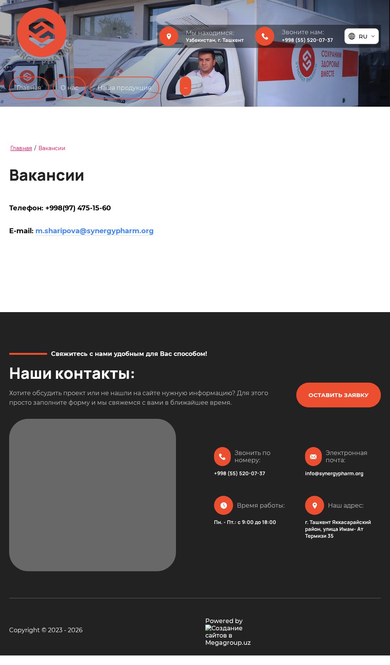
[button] (338, 395)
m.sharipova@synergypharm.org (94, 231)
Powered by (224, 621)
